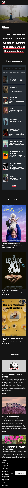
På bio (16, 72)
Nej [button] (12, 473)
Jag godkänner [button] (20, 473)
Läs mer (4, 393)
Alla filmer (7, 72)
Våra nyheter (14, 355)
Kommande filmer (14, 200)
